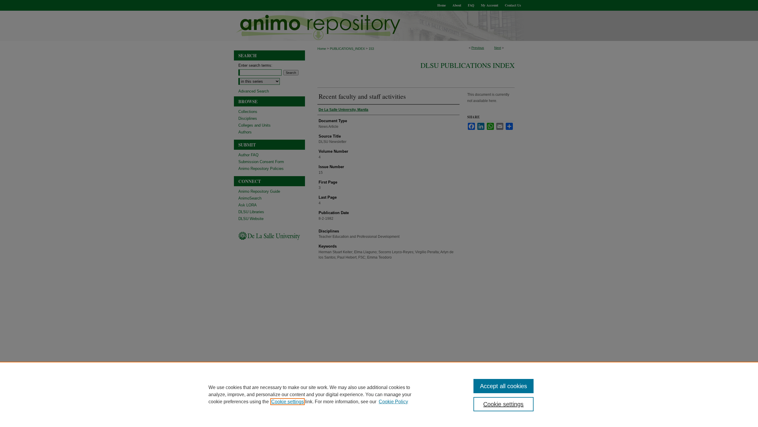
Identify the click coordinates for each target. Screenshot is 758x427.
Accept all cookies (503, 386)
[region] (379, 394)
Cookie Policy (393, 401)
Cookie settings (287, 401)
